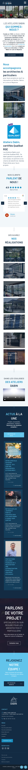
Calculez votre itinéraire (7, 716)
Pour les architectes (7, 730)
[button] (14, 643)
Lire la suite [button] (17, 485)
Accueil (3, 725)
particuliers (8, 46)
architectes (21, 44)
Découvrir (14, 254)
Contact (3, 736)
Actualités (4, 734)
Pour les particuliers (7, 727)
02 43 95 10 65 (10, 719)
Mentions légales (6, 762)
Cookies (3, 759)
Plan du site (4, 755)
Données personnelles (7, 757)
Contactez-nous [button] (7, 740)
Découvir (14, 93)
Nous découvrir (5, 732)
